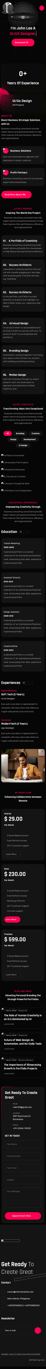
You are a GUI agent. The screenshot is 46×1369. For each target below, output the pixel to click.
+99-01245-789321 (22, 1128)
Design (13, 439)
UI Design (23, 445)
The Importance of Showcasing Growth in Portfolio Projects (22, 1066)
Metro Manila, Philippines (18, 1298)
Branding (20, 433)
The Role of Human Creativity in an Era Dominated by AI (23, 1017)
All (8, 433)
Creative (35, 433)
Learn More (9, 1024)
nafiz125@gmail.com (22, 1107)
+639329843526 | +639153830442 (23, 1305)
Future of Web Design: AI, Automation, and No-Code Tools (23, 1042)
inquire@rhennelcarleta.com (20, 1292)
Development (30, 439)
